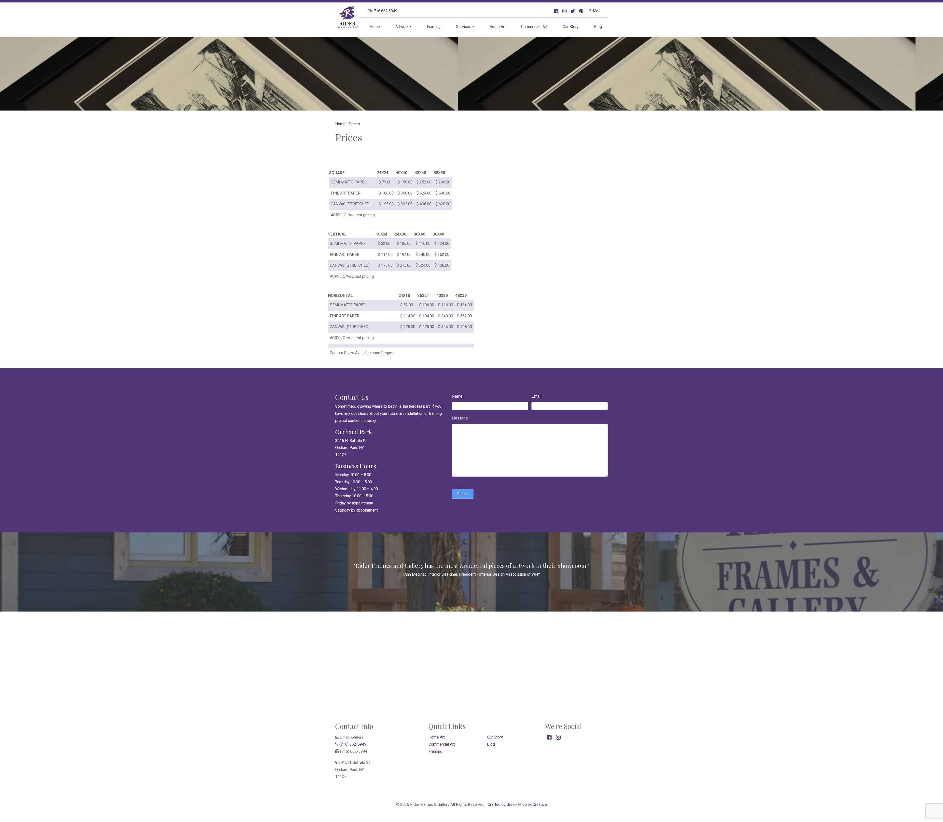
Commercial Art (534, 26)
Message (461, 418)
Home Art (497, 26)
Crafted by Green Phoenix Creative (517, 804)
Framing (434, 26)
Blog (598, 26)
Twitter (573, 11)
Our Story (571, 26)
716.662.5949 (385, 11)
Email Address (351, 737)
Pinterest (581, 11)
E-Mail (594, 11)
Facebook (556, 11)
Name (458, 396)
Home (375, 26)
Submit (462, 494)
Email (537, 396)
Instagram (564, 11)
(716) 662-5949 (352, 744)
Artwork (402, 26)
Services (463, 26)
